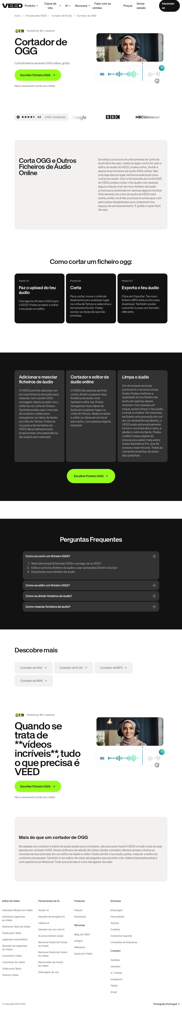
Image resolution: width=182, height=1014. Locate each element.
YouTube (115, 960)
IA (66, 5)
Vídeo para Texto (11, 968)
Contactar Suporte (121, 935)
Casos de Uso (50, 6)
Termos (115, 923)
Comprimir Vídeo (12, 955)
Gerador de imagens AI (51, 916)
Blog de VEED (82, 934)
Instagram (116, 979)
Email (114, 992)
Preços (127, 5)
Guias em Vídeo (83, 953)
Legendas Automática (15, 939)
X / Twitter (116, 972)
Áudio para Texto (11, 933)
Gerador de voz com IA (51, 929)
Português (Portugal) (165, 1004)
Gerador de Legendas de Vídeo (14, 947)
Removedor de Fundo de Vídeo (50, 964)
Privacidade (117, 916)
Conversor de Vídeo (13, 962)
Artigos (78, 940)
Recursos (81, 5)
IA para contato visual (50, 935)
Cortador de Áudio (62, 15)
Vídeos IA (43, 923)
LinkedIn (115, 966)
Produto (30, 5)
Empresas (80, 916)
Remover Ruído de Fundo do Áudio (52, 944)
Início (18, 15)
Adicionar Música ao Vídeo (17, 910)
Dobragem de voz (48, 972)
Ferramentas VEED (36, 15)
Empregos (116, 910)
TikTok (114, 985)
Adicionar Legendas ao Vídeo (13, 918)
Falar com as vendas (101, 6)
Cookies (115, 929)
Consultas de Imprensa (124, 942)
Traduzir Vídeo (10, 975)
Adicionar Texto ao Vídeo (16, 926)
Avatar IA (43, 910)
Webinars (79, 947)
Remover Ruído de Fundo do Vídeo (52, 954)
